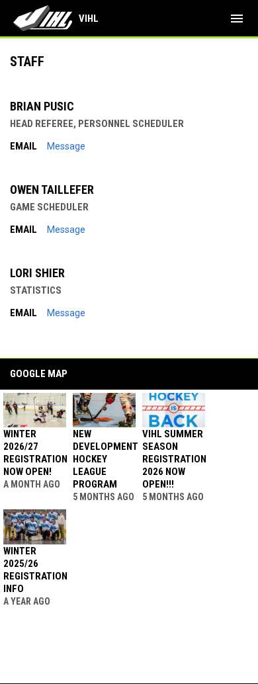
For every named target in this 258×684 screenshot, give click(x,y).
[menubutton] (237, 18)
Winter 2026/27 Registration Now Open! (35, 453)
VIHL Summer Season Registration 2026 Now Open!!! (174, 459)
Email (23, 146)
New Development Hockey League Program (105, 459)
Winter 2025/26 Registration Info (35, 570)
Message (66, 146)
